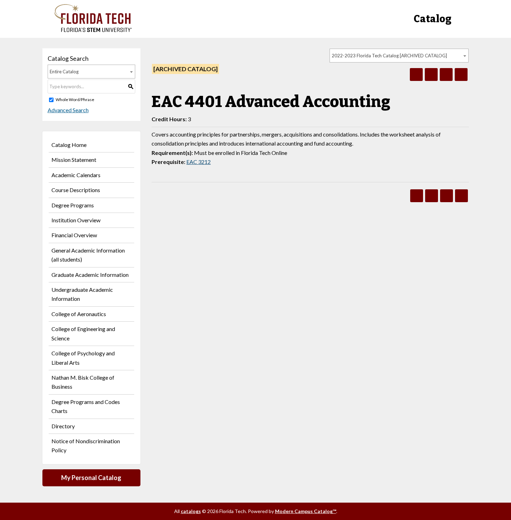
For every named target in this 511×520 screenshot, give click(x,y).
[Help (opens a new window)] (461, 74)
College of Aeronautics (78, 314)
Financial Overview (74, 235)
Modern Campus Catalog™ (305, 511)
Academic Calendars (75, 175)
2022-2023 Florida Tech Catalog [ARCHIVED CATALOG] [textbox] (389, 55)
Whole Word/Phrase (75, 99)
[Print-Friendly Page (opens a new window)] (446, 74)
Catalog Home (69, 144)
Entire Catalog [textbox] (64, 71)
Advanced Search (68, 110)
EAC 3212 (198, 161)
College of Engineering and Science (83, 333)
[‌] (93, 30)
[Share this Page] (431, 74)
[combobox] (399, 56)
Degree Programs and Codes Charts (85, 406)
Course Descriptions (75, 190)
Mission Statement (73, 159)
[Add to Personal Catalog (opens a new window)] (416, 74)
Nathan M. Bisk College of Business (82, 382)
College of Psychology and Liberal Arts (83, 357)
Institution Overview (75, 220)
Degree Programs (72, 205)
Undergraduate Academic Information (82, 294)
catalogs (191, 511)
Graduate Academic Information (90, 274)
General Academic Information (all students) (88, 255)
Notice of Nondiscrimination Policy (85, 445)
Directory (63, 426)
